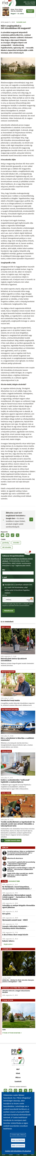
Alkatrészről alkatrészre (15, 858)
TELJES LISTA (8, 944)
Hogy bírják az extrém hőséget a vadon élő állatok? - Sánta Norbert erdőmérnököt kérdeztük (21, 869)
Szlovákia (16, 543)
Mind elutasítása (18, 1140)
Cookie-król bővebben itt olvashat (18, 1151)
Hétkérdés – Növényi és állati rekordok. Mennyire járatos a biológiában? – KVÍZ (18, 980)
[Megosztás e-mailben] (2, 535)
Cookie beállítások (18, 1135)
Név (3, 570)
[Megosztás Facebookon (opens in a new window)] (7, 535)
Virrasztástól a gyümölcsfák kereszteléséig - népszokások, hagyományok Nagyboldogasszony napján (21, 863)
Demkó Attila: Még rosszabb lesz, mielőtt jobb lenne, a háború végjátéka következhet (20, 875)
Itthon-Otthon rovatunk (11, 1033)
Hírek (18, 1073)
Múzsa (18, 1077)
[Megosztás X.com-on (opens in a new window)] (17, 535)
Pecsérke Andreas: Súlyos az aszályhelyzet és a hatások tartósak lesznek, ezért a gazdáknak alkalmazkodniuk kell (21, 853)
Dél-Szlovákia (6, 547)
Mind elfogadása (18, 1146)
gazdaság (5, 543)
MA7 (18, 1069)
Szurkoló (18, 1081)
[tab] (4, 881)
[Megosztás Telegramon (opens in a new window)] (12, 535)
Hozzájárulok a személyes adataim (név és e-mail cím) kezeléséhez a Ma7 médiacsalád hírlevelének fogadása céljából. (18, 589)
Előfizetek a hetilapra (30, 11)
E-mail (4, 577)
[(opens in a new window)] (5, 1090)
